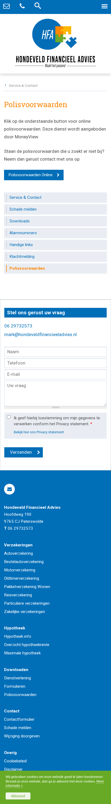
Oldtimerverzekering (21, 578)
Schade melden (17, 727)
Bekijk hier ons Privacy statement (39, 432)
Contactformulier (19, 719)
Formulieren (14, 686)
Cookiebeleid (15, 761)
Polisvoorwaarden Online (30, 174)
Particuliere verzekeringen (27, 603)
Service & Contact (23, 85)
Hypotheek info (17, 636)
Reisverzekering (18, 595)
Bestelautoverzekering (24, 561)
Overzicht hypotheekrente (26, 644)
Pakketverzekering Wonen (27, 586)
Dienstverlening (17, 678)
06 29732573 (18, 326)
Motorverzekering (19, 570)
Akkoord (18, 796)
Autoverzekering (18, 553)
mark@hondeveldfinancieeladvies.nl (40, 334)
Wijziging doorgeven (22, 736)
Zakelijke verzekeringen (24, 611)
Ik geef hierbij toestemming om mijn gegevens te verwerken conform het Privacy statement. (57, 421)
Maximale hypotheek (22, 653)
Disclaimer (13, 769)
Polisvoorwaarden (20, 694)
